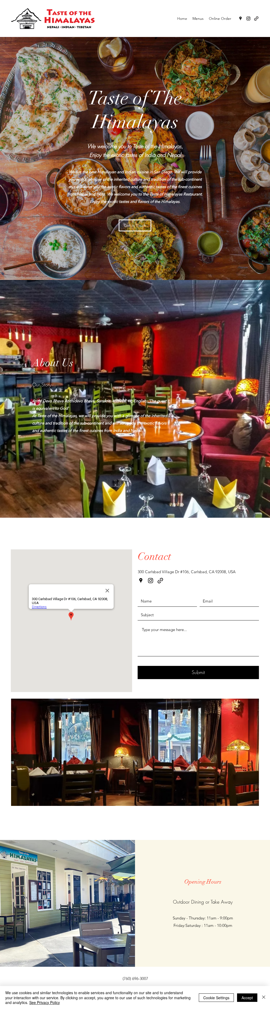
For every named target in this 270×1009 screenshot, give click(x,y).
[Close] (264, 997)
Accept (247, 997)
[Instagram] (248, 18)
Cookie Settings (216, 997)
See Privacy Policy (44, 1002)
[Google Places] (240, 18)
